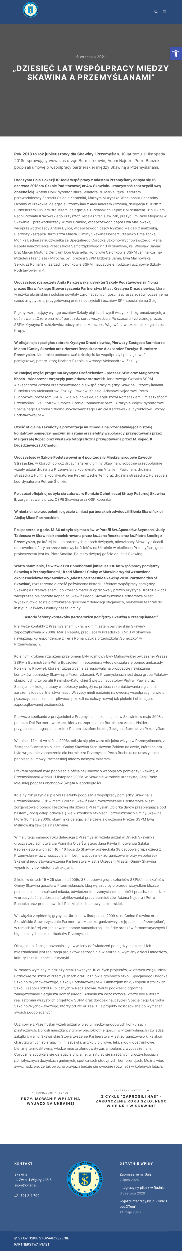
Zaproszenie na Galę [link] (135, 1174)
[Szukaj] (156, 12)
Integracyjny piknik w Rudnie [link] (142, 1187)
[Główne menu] (164, 12)
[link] (176, 53)
